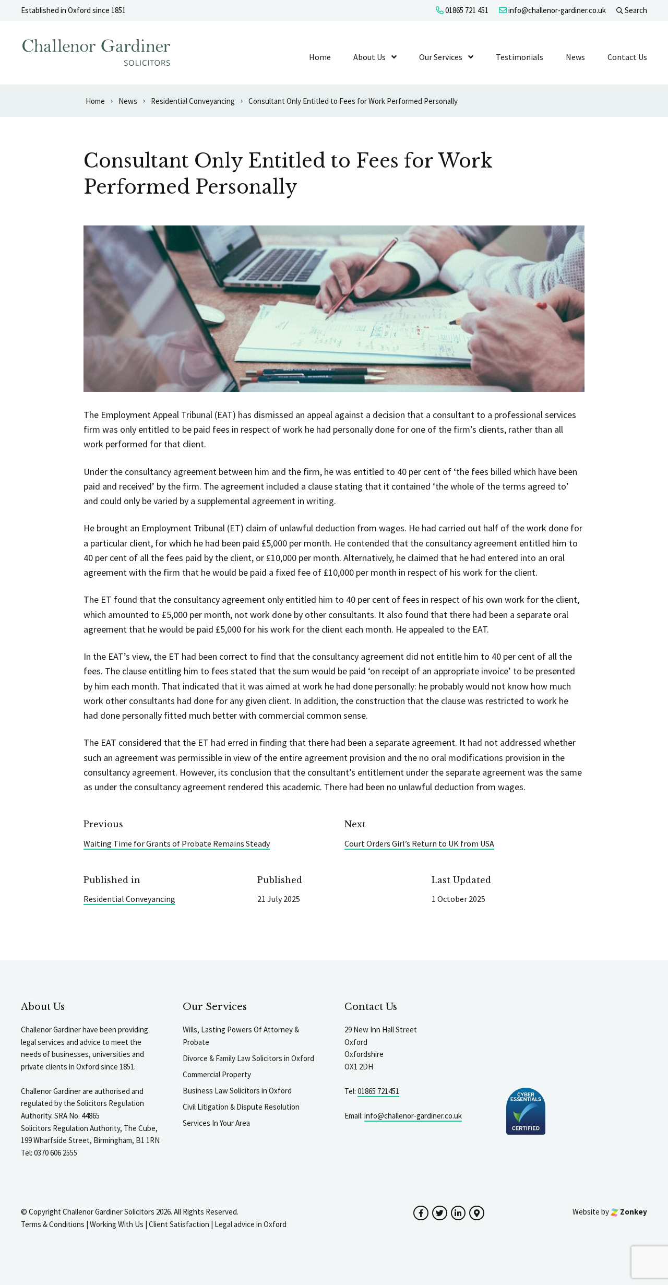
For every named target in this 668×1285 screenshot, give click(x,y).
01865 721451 (378, 1091)
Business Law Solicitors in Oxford (237, 1091)
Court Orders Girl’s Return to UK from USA (419, 843)
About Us (369, 57)
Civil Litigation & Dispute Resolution (241, 1107)
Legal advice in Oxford (250, 1224)
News (575, 57)
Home (320, 57)
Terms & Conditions (53, 1224)
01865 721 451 (466, 10)
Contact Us (627, 57)
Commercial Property (217, 1074)
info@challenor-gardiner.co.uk (556, 10)
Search (635, 10)
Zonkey (632, 1212)
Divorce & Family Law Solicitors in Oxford (248, 1058)
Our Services (440, 57)
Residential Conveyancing (129, 899)
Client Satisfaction (179, 1224)
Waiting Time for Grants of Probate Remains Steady (177, 843)
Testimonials (519, 57)
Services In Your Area (216, 1123)
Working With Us (117, 1224)
